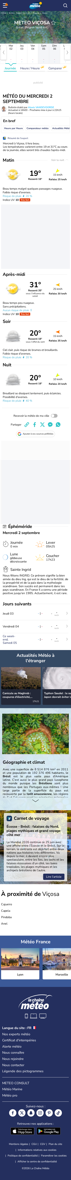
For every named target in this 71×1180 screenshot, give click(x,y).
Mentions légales (18, 1144)
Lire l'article (54, 877)
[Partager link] (26, 424)
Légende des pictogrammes (23, 1071)
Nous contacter (13, 1065)
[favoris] (53, 22)
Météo (3, 13)
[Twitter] (21, 1113)
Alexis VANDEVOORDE (41, 107)
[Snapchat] (31, 1113)
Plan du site (55, 1144)
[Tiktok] (58, 1113)
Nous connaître (13, 1052)
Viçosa (44, 13)
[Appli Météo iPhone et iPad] (22, 1131)
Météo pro (9, 1095)
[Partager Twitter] (42, 424)
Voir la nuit (58, 160)
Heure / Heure (30, 68)
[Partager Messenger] (50, 424)
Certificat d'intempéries (19, 1040)
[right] (67, 52)
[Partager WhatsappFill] (58, 424)
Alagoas (36, 13)
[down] (35, 801)
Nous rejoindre (13, 1059)
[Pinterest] (49, 1113)
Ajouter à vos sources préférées (38, 433)
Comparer (55, 68)
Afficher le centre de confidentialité (37, 1161)
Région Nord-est (23, 13)
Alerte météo (11, 1046)
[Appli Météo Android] (48, 1131)
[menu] (6, 5)
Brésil (11, 13)
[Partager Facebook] (34, 424)
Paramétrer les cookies (54, 1155)
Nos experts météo (16, 1034)
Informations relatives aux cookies (37, 1150)
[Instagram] (40, 1113)
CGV (42, 1144)
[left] (4, 52)
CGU (34, 1144)
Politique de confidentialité (23, 1155)
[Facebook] (12, 1113)
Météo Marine (12, 1089)
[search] (65, 5)
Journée (10, 68)
